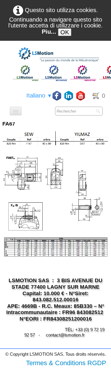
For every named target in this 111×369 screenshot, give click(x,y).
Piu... (49, 31)
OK (64, 32)
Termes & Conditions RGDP (66, 363)
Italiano (39, 95)
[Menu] (16, 111)
